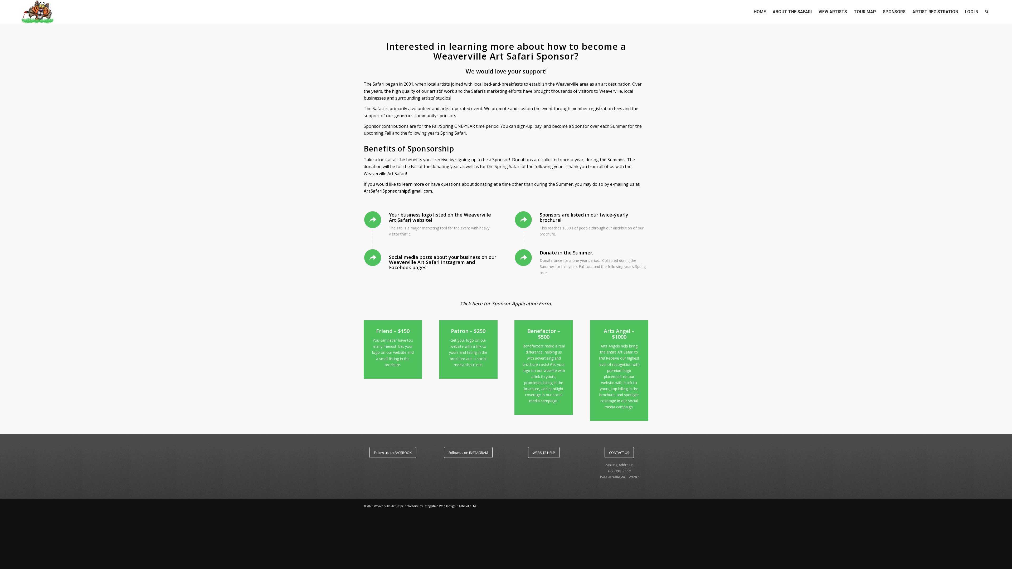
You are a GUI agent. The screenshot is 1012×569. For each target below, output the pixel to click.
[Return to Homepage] (37, 12)
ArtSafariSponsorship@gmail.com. (398, 191)
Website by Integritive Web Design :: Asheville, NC (442, 506)
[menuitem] (759, 12)
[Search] (987, 12)
